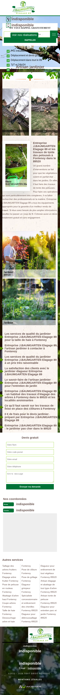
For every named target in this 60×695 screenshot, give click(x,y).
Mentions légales (30, 680)
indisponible (23, 19)
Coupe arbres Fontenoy (9, 605)
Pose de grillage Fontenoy (29, 579)
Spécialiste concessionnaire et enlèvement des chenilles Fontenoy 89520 (30, 603)
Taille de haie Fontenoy (8, 612)
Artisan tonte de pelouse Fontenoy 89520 (49, 599)
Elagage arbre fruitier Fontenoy (10, 579)
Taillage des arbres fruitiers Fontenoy (9, 569)
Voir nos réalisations (24, 35)
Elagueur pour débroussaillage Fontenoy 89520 (30, 618)
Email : (30, 668)
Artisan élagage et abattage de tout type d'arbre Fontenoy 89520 (49, 586)
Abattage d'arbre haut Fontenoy (10, 597)
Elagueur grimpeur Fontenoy (26, 588)
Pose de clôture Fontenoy (29, 571)
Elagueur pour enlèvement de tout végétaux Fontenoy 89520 (49, 571)
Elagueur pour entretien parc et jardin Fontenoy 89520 (49, 612)
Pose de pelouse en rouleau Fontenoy (10, 588)
